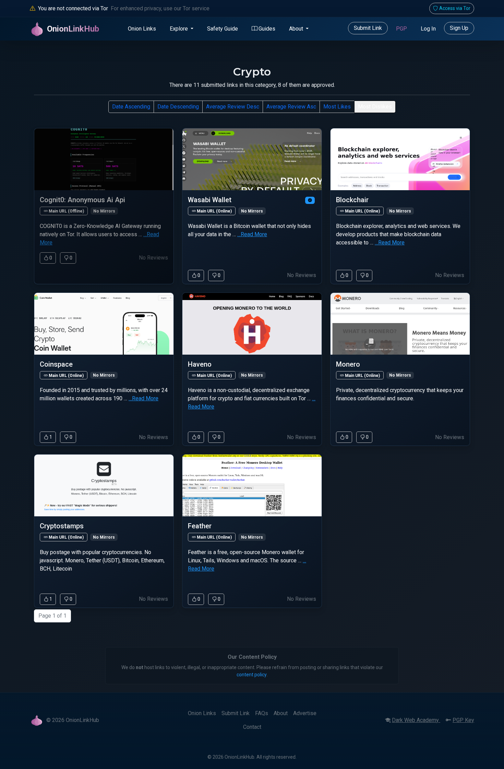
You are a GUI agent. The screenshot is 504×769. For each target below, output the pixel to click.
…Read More (252, 234)
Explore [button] (179, 28)
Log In (428, 28)
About (281, 713)
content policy (252, 674)
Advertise (304, 713)
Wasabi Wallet (209, 200)
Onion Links (142, 28)
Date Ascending (131, 106)
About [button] (296, 28)
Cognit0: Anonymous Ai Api (82, 200)
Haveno (200, 364)
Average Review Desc (232, 106)
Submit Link (368, 28)
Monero (348, 364)
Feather (200, 526)
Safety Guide (222, 28)
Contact (252, 727)
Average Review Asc (291, 106)
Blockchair (352, 200)
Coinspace (56, 364)
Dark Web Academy (416, 720)
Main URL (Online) (214, 211)
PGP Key (463, 720)
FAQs (261, 713)
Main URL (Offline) (66, 211)
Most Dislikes (375, 106)
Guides (267, 28)
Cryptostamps (62, 526)
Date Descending (178, 106)
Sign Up (459, 28)
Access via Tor (454, 8)
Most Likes (337, 106)
